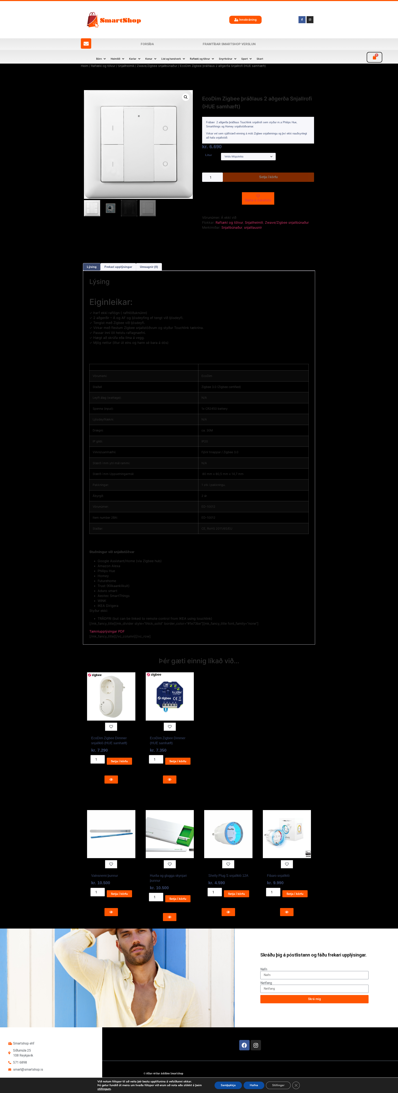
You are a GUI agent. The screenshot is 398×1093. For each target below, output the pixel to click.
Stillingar (278, 1085)
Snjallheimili (126, 66)
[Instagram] (256, 1045)
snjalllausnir (253, 227)
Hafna (254, 1085)
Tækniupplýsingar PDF (107, 631)
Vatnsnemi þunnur (104, 875)
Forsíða (147, 44)
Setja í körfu (268, 177)
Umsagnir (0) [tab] (149, 266)
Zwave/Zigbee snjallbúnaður (157, 66)
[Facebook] (244, 1045)
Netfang (266, 983)
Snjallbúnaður (231, 227)
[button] (101, 59)
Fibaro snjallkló (278, 875)
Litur (208, 155)
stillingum (104, 1089)
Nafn (263, 969)
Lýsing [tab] (92, 266)
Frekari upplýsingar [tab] (118, 266)
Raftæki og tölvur (103, 66)
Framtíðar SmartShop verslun (229, 44)
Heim (84, 66)
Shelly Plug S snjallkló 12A (228, 875)
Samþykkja (228, 1085)
